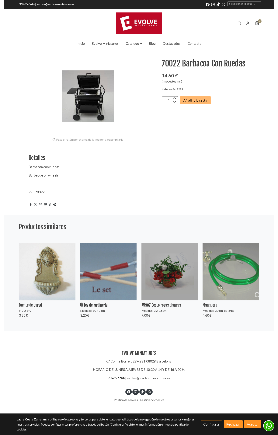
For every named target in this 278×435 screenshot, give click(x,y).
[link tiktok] (218, 4)
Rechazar (233, 424)
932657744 (116, 378)
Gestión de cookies (152, 400)
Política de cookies (126, 400)
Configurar (211, 424)
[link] (139, 23)
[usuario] (248, 23)
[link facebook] (208, 4)
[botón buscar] (239, 23)
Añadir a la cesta (195, 100)
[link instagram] (213, 4)
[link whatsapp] (223, 4)
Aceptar (253, 424)
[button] (133, 43)
